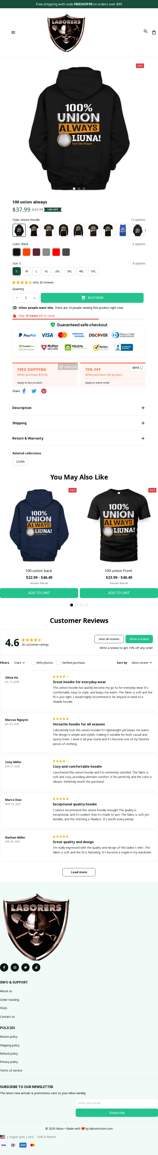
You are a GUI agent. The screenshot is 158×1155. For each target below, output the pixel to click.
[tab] (74, 188)
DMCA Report (46, 1137)
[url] (101, 1128)
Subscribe (117, 1112)
